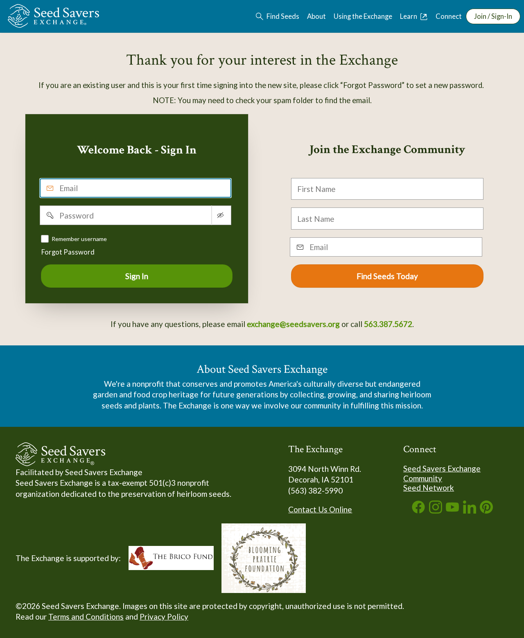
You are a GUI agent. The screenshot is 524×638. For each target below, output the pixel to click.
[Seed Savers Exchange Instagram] (435, 510)
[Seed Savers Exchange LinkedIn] (469, 510)
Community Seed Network (428, 483)
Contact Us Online (320, 509)
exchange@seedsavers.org (293, 324)
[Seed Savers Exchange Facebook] (418, 510)
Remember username (79, 238)
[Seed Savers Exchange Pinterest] (486, 510)
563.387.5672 (388, 324)
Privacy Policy (164, 616)
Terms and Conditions (86, 616)
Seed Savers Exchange (442, 468)
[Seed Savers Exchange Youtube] (452, 510)
